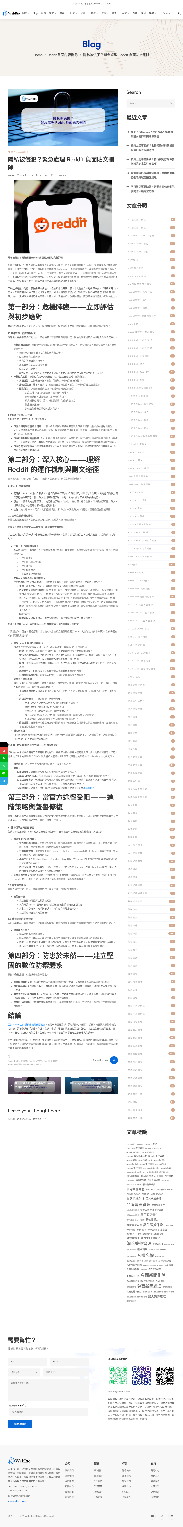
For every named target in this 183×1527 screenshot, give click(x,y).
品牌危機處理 (153, 1198)
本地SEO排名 (131, 1230)
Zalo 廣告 (151, 676)
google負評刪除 (146, 1164)
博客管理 (151, 741)
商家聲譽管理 (158, 1205)
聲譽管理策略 (161, 1250)
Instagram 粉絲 (151, 428)
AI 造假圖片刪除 (151, 219)
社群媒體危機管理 (133, 1238)
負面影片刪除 (151, 1037)
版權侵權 (151, 869)
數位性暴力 (152, 1219)
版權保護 (151, 877)
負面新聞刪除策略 (133, 1281)
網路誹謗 (151, 933)
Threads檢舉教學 (166, 1168)
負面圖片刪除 (151, 1029)
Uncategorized (151, 628)
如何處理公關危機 (133, 1210)
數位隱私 (151, 821)
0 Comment (60, 175)
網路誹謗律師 (169, 1244)
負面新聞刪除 (153, 1275)
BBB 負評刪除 (151, 267)
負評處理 (169, 1265)
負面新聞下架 (133, 1276)
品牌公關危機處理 (157, 1194)
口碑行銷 (151, 749)
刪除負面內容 (136, 1189)
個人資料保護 (133, 1175)
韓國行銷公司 (131, 1301)
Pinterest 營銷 (151, 532)
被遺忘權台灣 (160, 1256)
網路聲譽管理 (139, 1243)
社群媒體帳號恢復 (151, 893)
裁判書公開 (142, 1261)
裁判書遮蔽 (153, 1261)
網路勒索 (151, 917)
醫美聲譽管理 (142, 1297)
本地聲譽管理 (151, 853)
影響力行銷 (151, 781)
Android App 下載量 (151, 235)
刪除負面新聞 (161, 1190)
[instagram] (162, 1516)
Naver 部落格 (151, 516)
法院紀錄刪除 (151, 861)
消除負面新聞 (152, 1230)
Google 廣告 (151, 364)
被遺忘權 (151, 989)
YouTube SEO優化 (151, 653)
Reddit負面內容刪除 (63, 55)
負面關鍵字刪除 (134, 1291)
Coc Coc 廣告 (151, 276)
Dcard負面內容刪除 (151, 284)
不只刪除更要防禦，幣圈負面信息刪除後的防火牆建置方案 (153, 189)
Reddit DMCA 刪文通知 (18, 1061)
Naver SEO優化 (151, 500)
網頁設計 (151, 965)
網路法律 (151, 925)
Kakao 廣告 (151, 460)
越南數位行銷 (151, 1094)
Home (38, 55)
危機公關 (130, 1194)
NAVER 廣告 (151, 508)
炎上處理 (162, 1229)
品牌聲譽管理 (151, 765)
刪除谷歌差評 (149, 1184)
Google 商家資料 (151, 356)
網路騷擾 (151, 957)
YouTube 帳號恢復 (151, 660)
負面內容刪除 (133, 1269)
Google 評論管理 (132, 1164)
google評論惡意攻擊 (145, 1160)
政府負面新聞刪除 (151, 797)
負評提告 (160, 1265)
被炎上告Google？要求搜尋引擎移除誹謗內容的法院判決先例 (152, 134)
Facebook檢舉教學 (135, 1148)
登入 (24, 1118)
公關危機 (151, 733)
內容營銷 (151, 725)
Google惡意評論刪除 (133, 1152)
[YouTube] (152, 1516)
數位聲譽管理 (134, 1225)
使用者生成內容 (151, 701)
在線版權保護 (151, 773)
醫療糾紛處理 (169, 1292)
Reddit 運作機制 (51, 1061)
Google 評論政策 (159, 1160)
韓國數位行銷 (151, 1118)
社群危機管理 (158, 1234)
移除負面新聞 (156, 1238)
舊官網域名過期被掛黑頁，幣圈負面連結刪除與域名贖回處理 (153, 175)
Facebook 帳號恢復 (151, 292)
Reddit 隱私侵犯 (15, 1064)
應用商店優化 (149, 1214)
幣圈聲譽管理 (156, 1210)
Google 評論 (151, 380)
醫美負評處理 (157, 1296)
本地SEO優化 (151, 845)
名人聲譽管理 (151, 757)
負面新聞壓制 (160, 1281)
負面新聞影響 (131, 1287)
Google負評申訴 (160, 1164)
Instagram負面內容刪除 (151, 436)
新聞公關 (151, 837)
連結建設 (151, 1102)
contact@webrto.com (119, 1391)
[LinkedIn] (171, 1516)
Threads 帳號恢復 (151, 588)
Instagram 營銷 (151, 420)
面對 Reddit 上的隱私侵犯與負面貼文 (26, 1024)
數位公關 (151, 805)
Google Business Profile (153, 1148)
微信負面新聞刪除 (151, 789)
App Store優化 (131, 1144)
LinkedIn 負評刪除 (151, 484)
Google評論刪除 (132, 1160)
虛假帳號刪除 (151, 981)
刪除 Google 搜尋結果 (134, 1185)
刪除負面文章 (150, 1190)
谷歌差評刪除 (134, 1265)
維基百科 (151, 909)
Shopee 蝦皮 (151, 572)
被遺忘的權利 (131, 1261)
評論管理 (151, 997)
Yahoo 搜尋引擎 (151, 636)
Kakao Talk (151, 452)
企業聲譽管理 (151, 693)
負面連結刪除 (167, 1287)
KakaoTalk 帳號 (151, 468)
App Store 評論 (151, 251)
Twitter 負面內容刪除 (151, 620)
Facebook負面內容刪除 (151, 316)
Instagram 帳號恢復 (151, 404)
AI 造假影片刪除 (151, 227)
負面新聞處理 (151, 1054)
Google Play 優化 (151, 340)
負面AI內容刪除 (151, 1005)
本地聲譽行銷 (141, 1230)
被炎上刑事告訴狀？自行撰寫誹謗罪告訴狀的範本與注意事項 (153, 161)
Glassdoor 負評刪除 (151, 332)
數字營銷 (151, 829)
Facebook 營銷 (151, 308)
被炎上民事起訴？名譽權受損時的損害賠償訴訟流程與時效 (153, 148)
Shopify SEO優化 (151, 580)
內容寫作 (151, 717)
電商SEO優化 (151, 1110)
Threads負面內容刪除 (151, 596)
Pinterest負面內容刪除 (151, 540)
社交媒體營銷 (151, 885)
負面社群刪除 (151, 1062)
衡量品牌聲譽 (131, 1256)
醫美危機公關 (131, 1297)
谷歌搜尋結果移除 (149, 1265)
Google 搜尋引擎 (151, 372)
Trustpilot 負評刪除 (151, 612)
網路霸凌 (151, 949)
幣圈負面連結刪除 (133, 1215)
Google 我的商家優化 (149, 1152)
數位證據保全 (153, 1225)
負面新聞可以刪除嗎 (147, 1281)
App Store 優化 (151, 243)
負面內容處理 (151, 1021)
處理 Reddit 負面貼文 (32, 1064)
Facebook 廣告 (151, 300)
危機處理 (137, 1194)
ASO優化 (151, 259)
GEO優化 (151, 324)
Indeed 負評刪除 (151, 396)
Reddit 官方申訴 (36, 1061)
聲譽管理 (151, 973)
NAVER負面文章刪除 (151, 524)
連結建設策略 (158, 1292)
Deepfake (140, 1144)
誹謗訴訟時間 (164, 1261)
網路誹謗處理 (131, 1250)
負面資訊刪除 (151, 1086)
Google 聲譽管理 (156, 1156)
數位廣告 (151, 813)
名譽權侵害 (146, 1194)
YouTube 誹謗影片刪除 (150, 1172)
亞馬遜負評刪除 (151, 685)
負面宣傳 (144, 1270)
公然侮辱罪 (130, 1181)
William (11, 175)
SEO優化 (151, 564)
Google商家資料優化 (151, 388)
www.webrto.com (17, 1501)
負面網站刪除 (151, 1070)
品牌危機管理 (136, 1198)
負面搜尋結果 (154, 1269)
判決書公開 (165, 1181)
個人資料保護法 (148, 1175)
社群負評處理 (145, 1238)
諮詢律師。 (89, 787)
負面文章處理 (151, 1045)
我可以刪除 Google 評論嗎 (135, 1220)
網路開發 (151, 941)
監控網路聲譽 (147, 1234)
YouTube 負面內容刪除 (151, 668)
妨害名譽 (144, 1210)
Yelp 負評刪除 (151, 645)
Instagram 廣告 (151, 412)
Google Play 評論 (151, 348)
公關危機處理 (153, 1180)
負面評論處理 (151, 1078)
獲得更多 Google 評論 (134, 1234)
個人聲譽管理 (151, 709)
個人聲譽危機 (164, 1172)
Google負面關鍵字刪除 (151, 1168)
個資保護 (160, 1176)
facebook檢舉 (151, 1144)
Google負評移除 (134, 1168)
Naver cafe (151, 492)
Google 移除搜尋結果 (137, 1156)
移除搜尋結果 (151, 901)
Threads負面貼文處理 (134, 1172)
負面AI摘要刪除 (151, 1013)
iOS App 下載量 (151, 444)
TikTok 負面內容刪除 (151, 604)
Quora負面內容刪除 (151, 548)
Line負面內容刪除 (151, 476)
